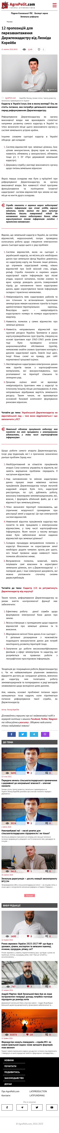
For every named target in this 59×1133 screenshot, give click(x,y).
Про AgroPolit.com (10, 1091)
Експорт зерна (41, 13)
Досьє (8, 1083)
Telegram (52, 718)
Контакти (6, 1095)
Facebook (35, 718)
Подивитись (12, 1072)
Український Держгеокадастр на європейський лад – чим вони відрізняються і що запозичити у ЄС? (29, 416)
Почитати (10, 1066)
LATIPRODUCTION (38, 1091)
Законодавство (14, 1078)
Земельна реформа (29, 16)
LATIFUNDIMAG (37, 1095)
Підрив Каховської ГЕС (22, 13)
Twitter (44, 718)
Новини (9, 1060)
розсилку (24, 722)
